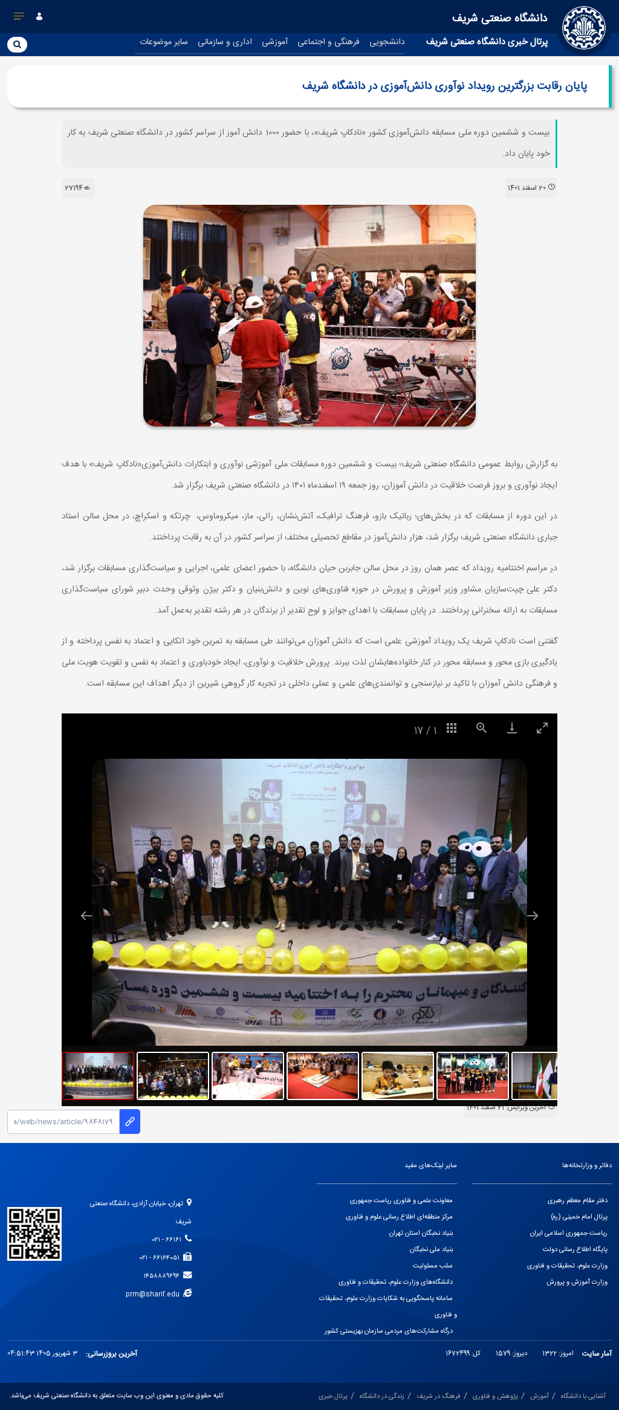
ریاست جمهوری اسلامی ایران (569, 1233)
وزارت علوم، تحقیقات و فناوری (567, 1266)
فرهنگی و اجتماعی (328, 42)
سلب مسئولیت (433, 1266)
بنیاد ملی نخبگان (431, 1249)
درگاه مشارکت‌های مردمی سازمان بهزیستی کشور (389, 1331)
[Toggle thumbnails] (451, 727)
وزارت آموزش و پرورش (577, 1282)
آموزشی (275, 42)
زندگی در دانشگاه (382, 1396)
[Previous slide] (86, 915)
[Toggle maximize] (542, 727)
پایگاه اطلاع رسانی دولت (575, 1249)
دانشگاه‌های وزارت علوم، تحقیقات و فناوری (396, 1282)
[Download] (512, 727)
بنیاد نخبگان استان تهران (421, 1233)
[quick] (19, 18)
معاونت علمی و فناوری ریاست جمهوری (401, 1201)
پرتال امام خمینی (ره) (579, 1217)
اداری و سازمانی (225, 42)
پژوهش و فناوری (495, 1396)
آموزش (539, 1396)
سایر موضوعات (164, 42)
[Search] (17, 44)
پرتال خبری (333, 1396)
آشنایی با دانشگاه (583, 1396)
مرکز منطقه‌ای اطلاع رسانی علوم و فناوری (399, 1217)
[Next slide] (532, 915)
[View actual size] (482, 727)
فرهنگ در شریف (438, 1396)
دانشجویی (387, 42)
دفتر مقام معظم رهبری (578, 1201)
